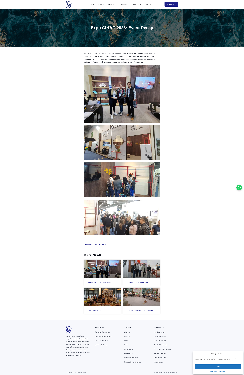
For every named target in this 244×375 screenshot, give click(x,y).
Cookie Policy (213, 371)
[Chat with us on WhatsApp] (239, 187)
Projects (136, 4)
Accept (218, 366)
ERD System (149, 4)
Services (111, 4)
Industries (123, 4)
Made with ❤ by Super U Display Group (166, 372)
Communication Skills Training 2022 (139, 310)
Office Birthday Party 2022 (97, 310)
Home (92, 4)
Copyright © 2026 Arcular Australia (76, 372)
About (100, 4)
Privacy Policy (222, 371)
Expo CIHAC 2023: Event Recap (99, 282)
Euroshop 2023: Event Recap (137, 282)
